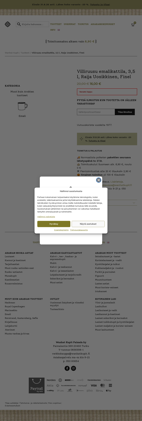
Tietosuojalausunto (79, 230)
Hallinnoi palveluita (46, 216)
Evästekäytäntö (61, 230)
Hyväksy (54, 224)
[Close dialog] (98, 180)
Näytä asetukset (88, 224)
